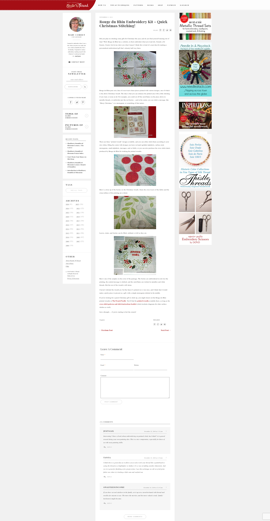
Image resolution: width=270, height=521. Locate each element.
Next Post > (166, 330)
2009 (78, 237)
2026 (67, 204)
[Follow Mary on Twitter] (77, 102)
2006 (67, 245)
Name (102, 355)
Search (185, 5)
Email (102, 365)
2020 (67, 217)
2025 (77, 204)
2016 (67, 225)
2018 (67, 221)
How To (102, 5)
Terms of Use (71, 276)
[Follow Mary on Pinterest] (83, 102)
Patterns (138, 5)
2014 (67, 229)
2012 (67, 233)
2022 (67, 212)
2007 (78, 241)
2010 (67, 237)
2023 (78, 208)
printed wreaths (143, 301)
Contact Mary (78, 62)
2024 (67, 208)
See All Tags (76, 190)
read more (78, 56)
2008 (67, 241)
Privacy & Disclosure (73, 278)
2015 (78, 225)
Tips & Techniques (119, 5)
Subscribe (73, 87)
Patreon (171, 5)
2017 (78, 221)
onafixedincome (114, 487)
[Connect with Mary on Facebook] (71, 102)
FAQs (67, 266)
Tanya (107, 457)
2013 (78, 229)
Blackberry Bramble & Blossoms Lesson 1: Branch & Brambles (77, 165)
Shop (160, 5)
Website (136, 365)
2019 (78, 217)
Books (150, 5)
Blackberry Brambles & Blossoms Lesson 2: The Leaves (76, 145)
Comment (103, 376)
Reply (109, 447)
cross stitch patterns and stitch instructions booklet (117, 304)
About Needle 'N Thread (73, 261)
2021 (78, 212)
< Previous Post (106, 330)
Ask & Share (70, 263)
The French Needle (119, 301)
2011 (78, 233)
